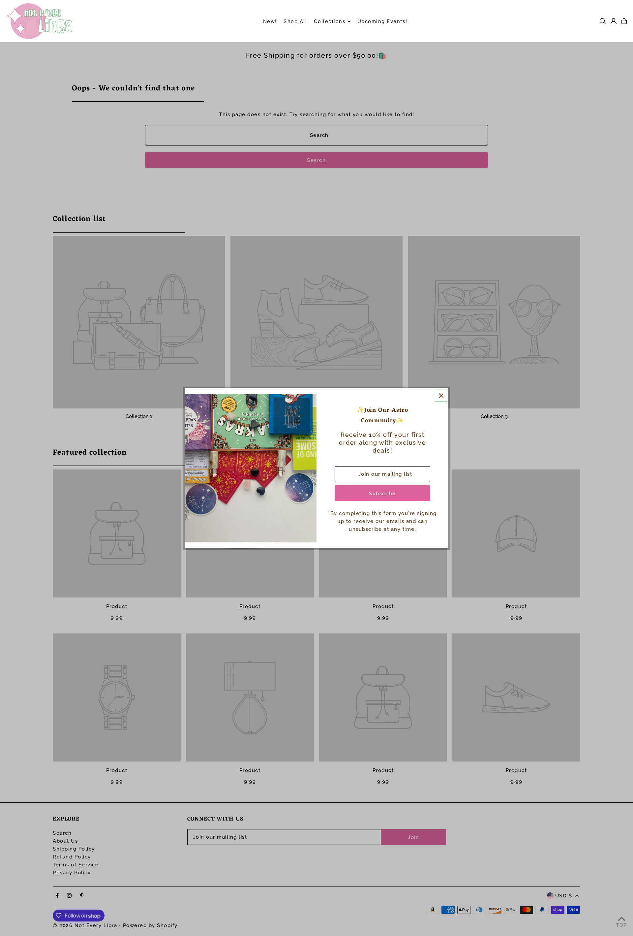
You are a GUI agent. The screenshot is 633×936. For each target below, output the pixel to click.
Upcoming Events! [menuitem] (382, 21)
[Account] (614, 21)
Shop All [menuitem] (295, 21)
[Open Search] (603, 21)
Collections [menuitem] (330, 21)
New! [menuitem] (270, 21)
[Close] (441, 396)
